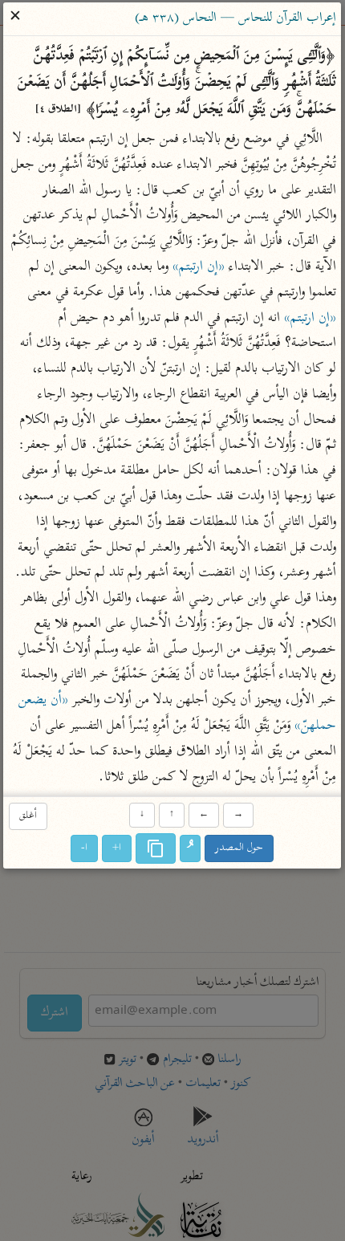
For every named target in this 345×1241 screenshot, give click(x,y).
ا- (85, 848)
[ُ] (191, 848)
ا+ (117, 848)
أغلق (28, 816)
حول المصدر (240, 848)
